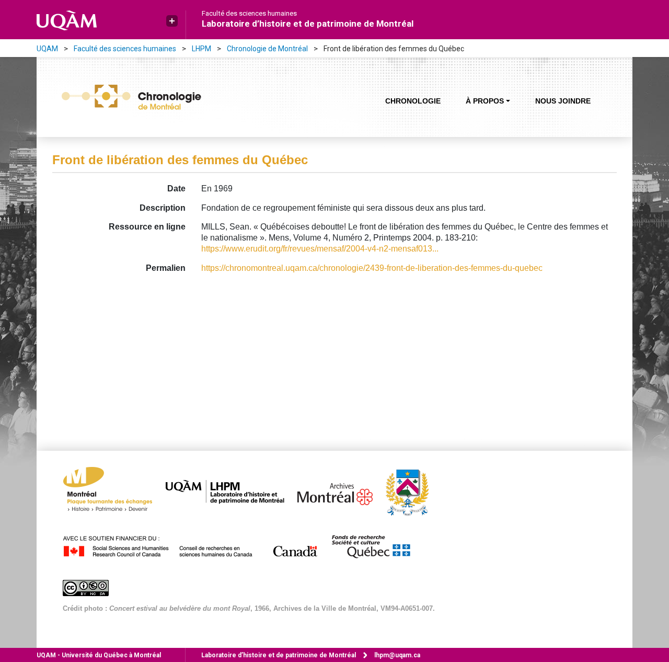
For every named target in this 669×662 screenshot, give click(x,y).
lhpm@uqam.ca (397, 655)
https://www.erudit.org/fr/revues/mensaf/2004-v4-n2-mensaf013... (320, 248)
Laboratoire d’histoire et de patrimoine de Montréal (307, 23)
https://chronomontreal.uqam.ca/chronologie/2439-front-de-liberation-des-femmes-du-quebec (372, 268)
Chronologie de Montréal (267, 48)
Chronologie (413, 101)
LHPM (201, 48)
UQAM (47, 48)
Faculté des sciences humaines (249, 13)
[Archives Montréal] (340, 491)
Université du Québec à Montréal (99, 655)
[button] (172, 21)
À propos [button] (485, 101)
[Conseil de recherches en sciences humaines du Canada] (196, 544)
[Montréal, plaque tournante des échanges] (113, 491)
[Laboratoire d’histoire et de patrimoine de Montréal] (230, 491)
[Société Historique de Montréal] (412, 491)
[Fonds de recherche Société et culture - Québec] (376, 544)
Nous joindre (563, 101)
